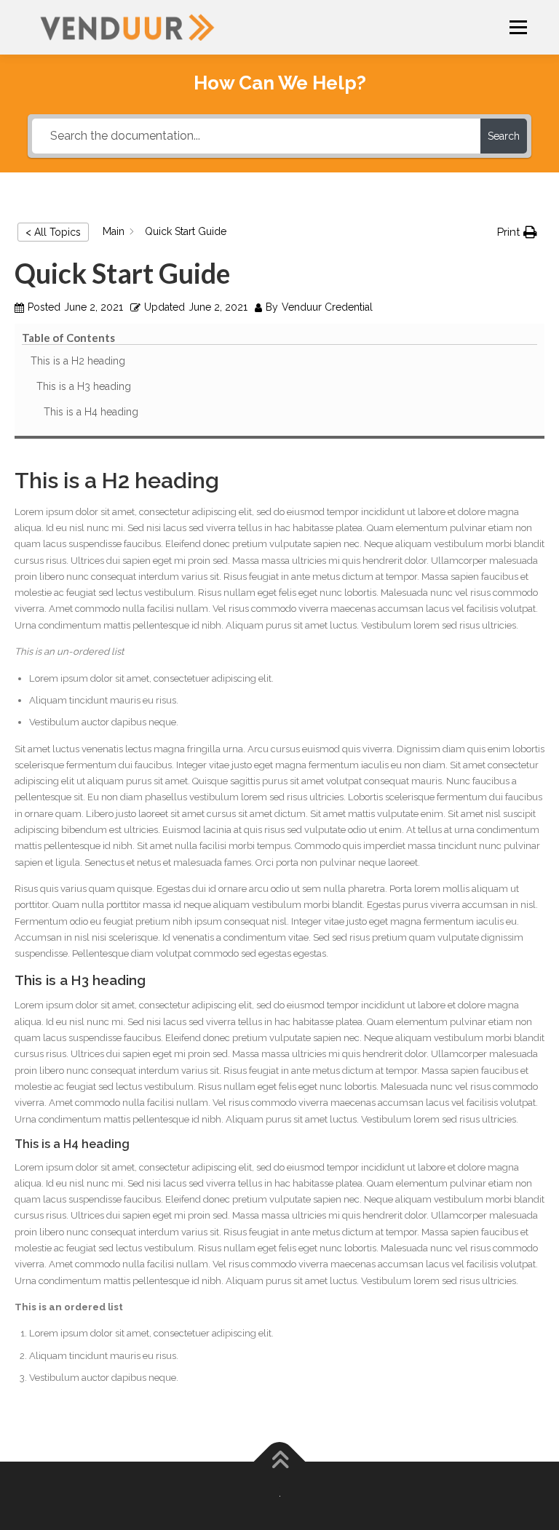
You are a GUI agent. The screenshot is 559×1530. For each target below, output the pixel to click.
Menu (517, 27)
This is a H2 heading (78, 361)
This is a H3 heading (83, 386)
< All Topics (53, 232)
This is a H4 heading (91, 412)
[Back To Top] (280, 1462)
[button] (517, 232)
